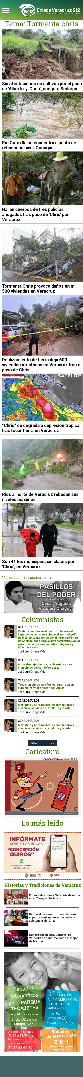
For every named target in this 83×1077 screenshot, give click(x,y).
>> (51, 578)
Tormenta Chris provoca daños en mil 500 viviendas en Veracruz (39, 289)
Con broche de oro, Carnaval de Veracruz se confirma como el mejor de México (53, 938)
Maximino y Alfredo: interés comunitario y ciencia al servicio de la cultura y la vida (46, 706)
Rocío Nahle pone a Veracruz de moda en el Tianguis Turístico (54, 897)
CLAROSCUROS (28, 627)
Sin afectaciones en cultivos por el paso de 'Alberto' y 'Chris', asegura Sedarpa (42, 86)
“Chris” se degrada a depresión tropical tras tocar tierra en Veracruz (41, 428)
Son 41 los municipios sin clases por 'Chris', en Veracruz (38, 564)
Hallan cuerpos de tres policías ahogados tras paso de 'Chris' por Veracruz (35, 214)
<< (44, 578)
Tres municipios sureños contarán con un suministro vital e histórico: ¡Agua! (46, 686)
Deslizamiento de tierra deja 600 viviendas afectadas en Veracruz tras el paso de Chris (41, 364)
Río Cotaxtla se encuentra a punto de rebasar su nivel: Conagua (39, 145)
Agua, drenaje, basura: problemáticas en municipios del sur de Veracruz (45, 666)
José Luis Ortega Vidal (32, 651)
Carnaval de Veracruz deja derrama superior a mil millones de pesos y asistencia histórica (53, 917)
